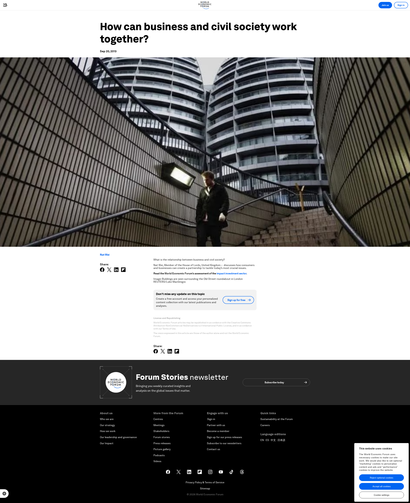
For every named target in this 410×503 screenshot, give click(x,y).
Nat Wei (105, 254)
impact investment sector (231, 273)
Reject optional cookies (381, 477)
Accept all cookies (382, 486)
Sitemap (205, 488)
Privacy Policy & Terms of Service (205, 482)
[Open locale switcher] (4, 493)
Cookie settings (381, 495)
